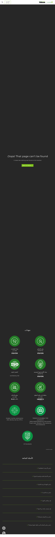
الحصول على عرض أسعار (8, 2)
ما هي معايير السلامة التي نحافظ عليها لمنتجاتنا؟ (39, 525)
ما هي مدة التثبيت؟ (46, 492)
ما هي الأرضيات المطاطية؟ (44, 468)
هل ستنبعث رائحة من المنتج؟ (44, 508)
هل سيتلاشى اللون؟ (46, 500)
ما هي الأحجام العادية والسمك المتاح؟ (42, 476)
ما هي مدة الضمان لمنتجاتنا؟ (44, 517)
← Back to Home (28, 165)
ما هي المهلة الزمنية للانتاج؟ (44, 484)
